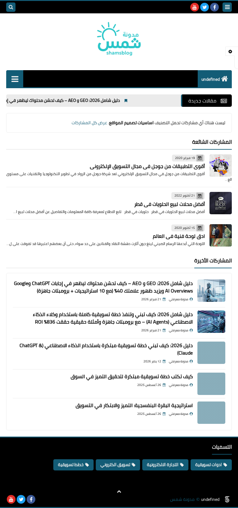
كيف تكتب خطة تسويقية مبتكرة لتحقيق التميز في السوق (132, 376)
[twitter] (204, 7)
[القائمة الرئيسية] (14, 78)
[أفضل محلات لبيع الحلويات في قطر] (220, 203)
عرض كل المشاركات (89, 123)
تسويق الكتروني (115, 464)
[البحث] (10, 7)
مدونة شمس (182, 499)
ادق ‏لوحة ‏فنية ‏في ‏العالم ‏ (178, 236)
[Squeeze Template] (227, 499)
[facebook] (214, 7)
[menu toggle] (227, 7)
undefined (210, 79)
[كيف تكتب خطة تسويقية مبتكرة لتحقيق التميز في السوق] (211, 384)
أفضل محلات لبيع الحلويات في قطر (169, 204)
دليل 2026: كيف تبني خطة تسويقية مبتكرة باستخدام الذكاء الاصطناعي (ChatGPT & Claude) (106, 349)
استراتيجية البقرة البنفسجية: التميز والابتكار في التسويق (134, 405)
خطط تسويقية (71, 464)
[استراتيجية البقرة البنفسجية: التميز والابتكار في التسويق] (211, 412)
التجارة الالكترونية (162, 464)
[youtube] (194, 7)
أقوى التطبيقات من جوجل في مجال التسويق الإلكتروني (147, 166)
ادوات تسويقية (208, 464)
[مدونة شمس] (119, 39)
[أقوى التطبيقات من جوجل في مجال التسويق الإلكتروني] (220, 165)
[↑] (119, 491)
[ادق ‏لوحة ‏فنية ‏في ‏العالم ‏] (220, 235)
